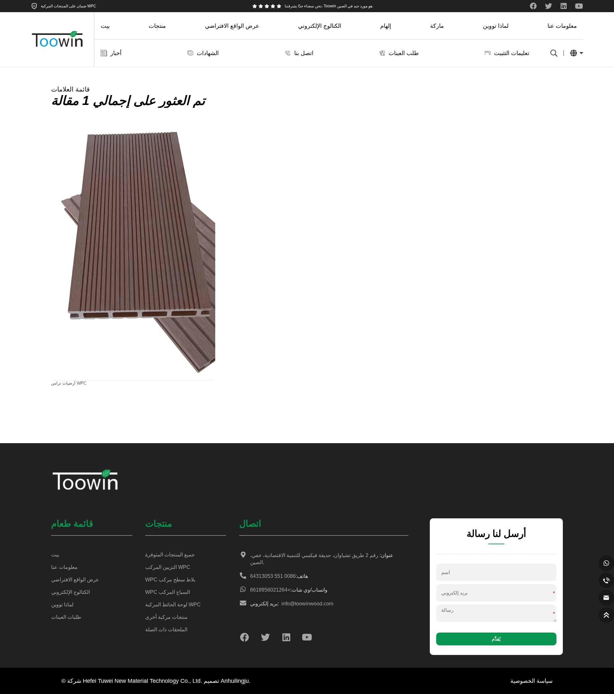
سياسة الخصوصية (531, 681)
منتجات (157, 26)
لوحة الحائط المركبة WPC (173, 604)
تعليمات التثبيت (511, 53)
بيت (105, 26)
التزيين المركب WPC (167, 567)
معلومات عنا (562, 26)
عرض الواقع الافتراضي (232, 26)
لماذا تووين (495, 26)
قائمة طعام (72, 524)
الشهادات (208, 53)
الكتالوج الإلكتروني (319, 26)
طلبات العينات (66, 617)
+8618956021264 (288, 590)
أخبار (116, 53)
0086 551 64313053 (279, 576)
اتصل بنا (303, 53)
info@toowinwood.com (291, 603)
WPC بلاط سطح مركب (170, 579)
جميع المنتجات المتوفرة (170, 554)
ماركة (437, 26)
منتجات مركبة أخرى (166, 617)
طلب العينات (404, 53)
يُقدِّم (496, 639)
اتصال (250, 524)
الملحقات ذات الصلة (166, 629)
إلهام (385, 26)
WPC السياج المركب (167, 592)
